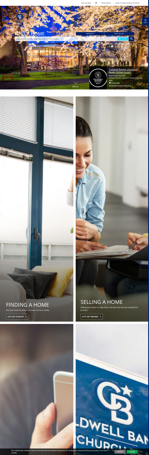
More (76, 83)
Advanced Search (123, 44)
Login (117, 3)
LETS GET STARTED (16, 316)
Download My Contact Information (120, 86)
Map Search (107, 44)
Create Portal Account (131, 3)
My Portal (107, 3)
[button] (145, 21)
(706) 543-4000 (86, 3)
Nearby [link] (124, 39)
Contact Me (115, 83)
